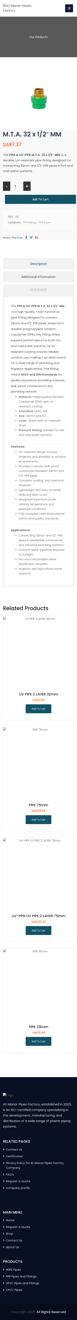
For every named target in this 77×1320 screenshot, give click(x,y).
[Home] (18, 8)
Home (10, 1220)
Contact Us (14, 1150)
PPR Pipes (45, 222)
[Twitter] (31, 237)
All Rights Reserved (51, 1312)
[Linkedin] (36, 237)
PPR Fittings (30, 222)
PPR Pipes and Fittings (21, 1276)
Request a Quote (18, 1181)
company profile (18, 1188)
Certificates (14, 1156)
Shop (9, 1234)
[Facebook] (26, 237)
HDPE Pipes (13, 1270)
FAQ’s (10, 1174)
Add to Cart (40, 199)
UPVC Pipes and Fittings (22, 1283)
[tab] (38, 289)
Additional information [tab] (38, 277)
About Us (12, 1247)
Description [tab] (38, 264)
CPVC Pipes (14, 1290)
